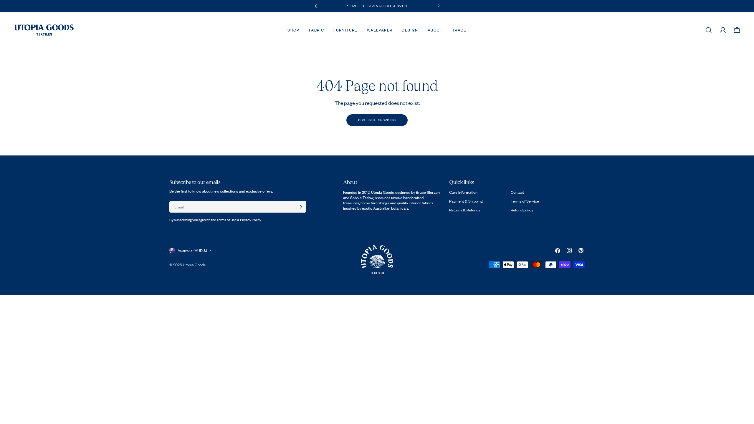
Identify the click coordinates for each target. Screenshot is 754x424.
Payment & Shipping (466, 201)
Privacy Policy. (251, 219)
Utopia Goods (194, 264)
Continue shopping (377, 120)
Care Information (463, 192)
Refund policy (522, 210)
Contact (517, 192)
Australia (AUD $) (192, 250)
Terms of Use (226, 219)
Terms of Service (525, 201)
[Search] (709, 30)
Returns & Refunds (464, 210)
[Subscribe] (301, 207)
